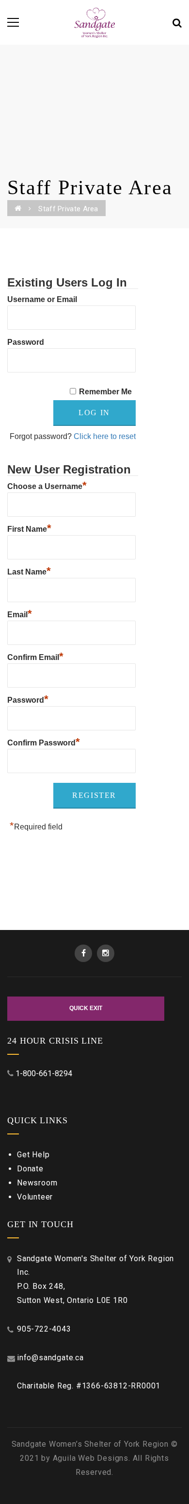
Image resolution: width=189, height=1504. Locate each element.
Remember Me (105, 392)
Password (25, 342)
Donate (30, 1168)
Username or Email (42, 299)
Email (19, 613)
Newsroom (37, 1182)
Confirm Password (43, 741)
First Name (29, 528)
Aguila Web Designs (90, 1458)
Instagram (105, 953)
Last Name (29, 570)
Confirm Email (35, 656)
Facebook (83, 953)
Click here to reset (105, 436)
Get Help (33, 1154)
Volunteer (35, 1196)
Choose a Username (47, 485)
